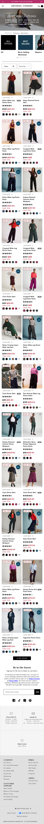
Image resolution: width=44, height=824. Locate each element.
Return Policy (8, 794)
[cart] (42, 6)
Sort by (22, 66)
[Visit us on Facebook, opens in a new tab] (14, 700)
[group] (22, 1)
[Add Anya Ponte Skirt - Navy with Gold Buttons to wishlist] (40, 511)
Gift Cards (32, 768)
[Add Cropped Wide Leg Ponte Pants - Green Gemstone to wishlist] (40, 221)
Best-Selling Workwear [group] (23, 53)
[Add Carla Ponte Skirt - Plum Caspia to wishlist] (40, 465)
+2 (19, 114)
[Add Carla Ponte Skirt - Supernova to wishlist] (19, 366)
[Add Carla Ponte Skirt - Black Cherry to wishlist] (19, 269)
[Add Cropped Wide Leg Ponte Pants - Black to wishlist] (40, 121)
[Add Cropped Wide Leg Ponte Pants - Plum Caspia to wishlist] (40, 269)
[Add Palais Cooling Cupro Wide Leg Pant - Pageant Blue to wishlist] (19, 610)
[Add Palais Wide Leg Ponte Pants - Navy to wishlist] (19, 169)
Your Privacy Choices (29, 813)
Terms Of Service (22, 816)
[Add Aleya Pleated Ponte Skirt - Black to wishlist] (40, 73)
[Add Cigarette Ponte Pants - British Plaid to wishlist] (40, 610)
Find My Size (33, 781)
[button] (2, 1)
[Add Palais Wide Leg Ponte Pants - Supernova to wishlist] (19, 73)
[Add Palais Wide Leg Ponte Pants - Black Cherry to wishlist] (19, 562)
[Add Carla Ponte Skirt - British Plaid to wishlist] (19, 465)
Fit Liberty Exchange (11, 797)
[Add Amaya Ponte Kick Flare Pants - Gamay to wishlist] (40, 562)
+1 (19, 308)
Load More (22, 658)
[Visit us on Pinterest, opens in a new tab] (30, 700)
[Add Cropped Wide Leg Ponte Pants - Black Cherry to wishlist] (19, 221)
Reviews (6, 779)
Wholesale (7, 776)
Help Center (8, 788)
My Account (33, 765)
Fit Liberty (7, 768)
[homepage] (22, 6)
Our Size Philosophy (11, 765)
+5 (40, 213)
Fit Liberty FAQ (9, 771)
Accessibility (8, 799)
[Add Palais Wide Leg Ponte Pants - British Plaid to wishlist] (40, 317)
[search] (39, 6)
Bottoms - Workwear (20, 33)
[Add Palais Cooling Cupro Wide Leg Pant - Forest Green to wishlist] (19, 317)
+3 (19, 163)
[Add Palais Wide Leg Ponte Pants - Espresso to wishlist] (19, 121)
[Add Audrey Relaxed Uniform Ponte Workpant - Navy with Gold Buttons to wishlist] (19, 511)
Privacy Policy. (13, 681)
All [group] (2, 52)
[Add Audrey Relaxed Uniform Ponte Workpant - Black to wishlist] (40, 169)
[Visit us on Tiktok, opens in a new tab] (19, 700)
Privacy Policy (11, 813)
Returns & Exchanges (11, 791)
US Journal (7, 773)
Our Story (7, 762)
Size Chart (32, 783)
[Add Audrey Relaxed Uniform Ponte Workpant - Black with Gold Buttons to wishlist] (19, 414)
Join (37, 692)
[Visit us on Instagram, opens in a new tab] (24, 700)
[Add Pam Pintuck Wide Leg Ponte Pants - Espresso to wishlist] (40, 366)
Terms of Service (34, 679)
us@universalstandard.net (33, 719)
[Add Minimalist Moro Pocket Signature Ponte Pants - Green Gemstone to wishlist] (40, 414)
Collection (8, 33)
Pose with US (33, 762)
